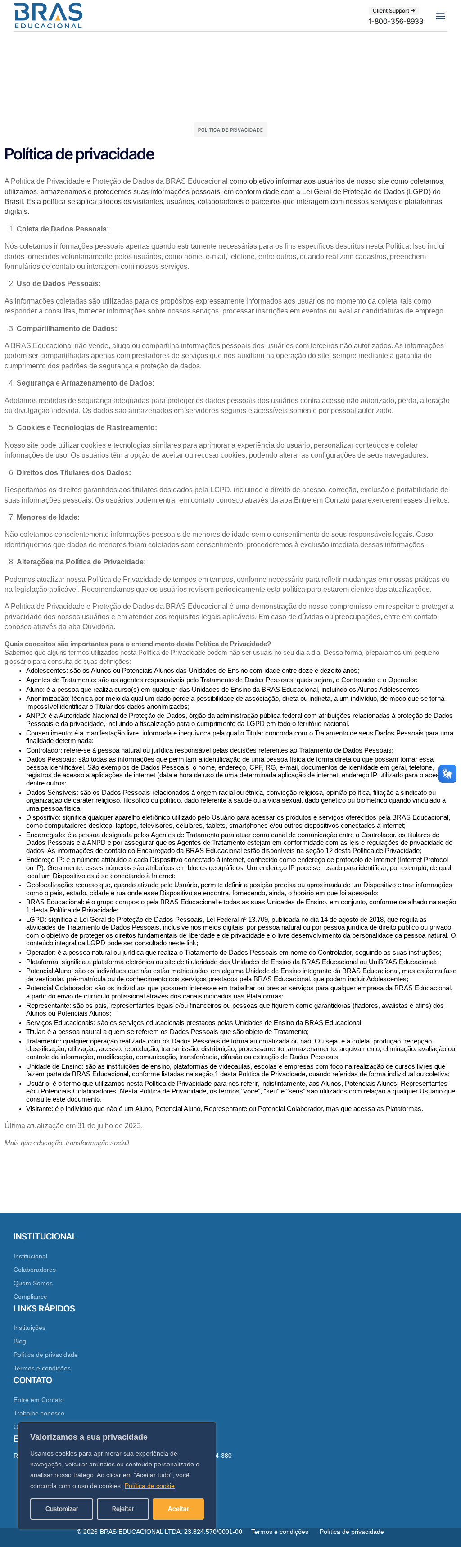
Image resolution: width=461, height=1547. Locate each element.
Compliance (30, 1296)
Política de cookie (150, 1485)
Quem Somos (33, 1283)
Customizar (61, 1508)
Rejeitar (123, 1508)
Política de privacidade (46, 1354)
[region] (117, 1475)
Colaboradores (35, 1269)
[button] (440, 15)
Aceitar (178, 1508)
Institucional (30, 1256)
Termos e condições (42, 1368)
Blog (20, 1341)
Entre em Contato (39, 1399)
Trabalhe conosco (39, 1413)
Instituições (29, 1327)
